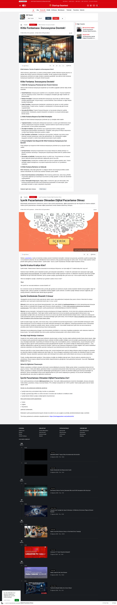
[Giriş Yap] (94, 5)
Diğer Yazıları (31, 18)
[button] (91, 5)
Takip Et (40, 18)
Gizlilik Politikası (7, 600)
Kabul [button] (17, 600)
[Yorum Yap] (56, 65)
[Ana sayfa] (33, 10)
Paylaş (114, 602)
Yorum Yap (106, 602)
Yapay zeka (43, 180)
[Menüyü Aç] (20, 5)
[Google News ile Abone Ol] (25, 65)
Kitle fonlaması (25, 169)
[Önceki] (28, 1)
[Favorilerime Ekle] (53, 65)
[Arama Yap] (88, 5)
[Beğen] (50, 65)
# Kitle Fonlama (43, 189)
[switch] (24, 5)
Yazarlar (25, 24)
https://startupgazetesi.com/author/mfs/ (61, 416)
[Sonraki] (29, 1)
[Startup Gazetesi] (58, 5)
